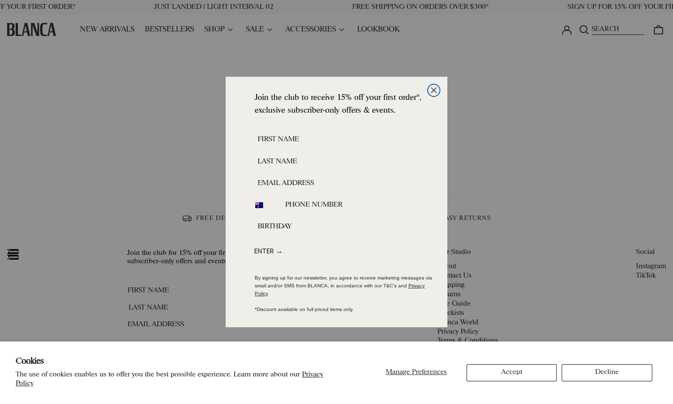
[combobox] (265, 205)
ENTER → (268, 251)
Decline (607, 372)
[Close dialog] (434, 90)
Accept (511, 372)
